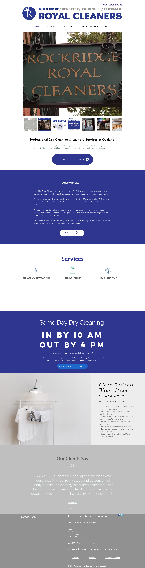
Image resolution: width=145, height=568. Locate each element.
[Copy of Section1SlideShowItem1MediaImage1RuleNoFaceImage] (72, 508)
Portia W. (72, 502)
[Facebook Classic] (119, 515)
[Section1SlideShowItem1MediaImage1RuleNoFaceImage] (70, 508)
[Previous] (6, 479)
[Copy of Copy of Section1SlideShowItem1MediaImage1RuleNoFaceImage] (74, 508)
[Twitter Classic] (122, 515)
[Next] (139, 479)
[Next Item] (118, 74)
